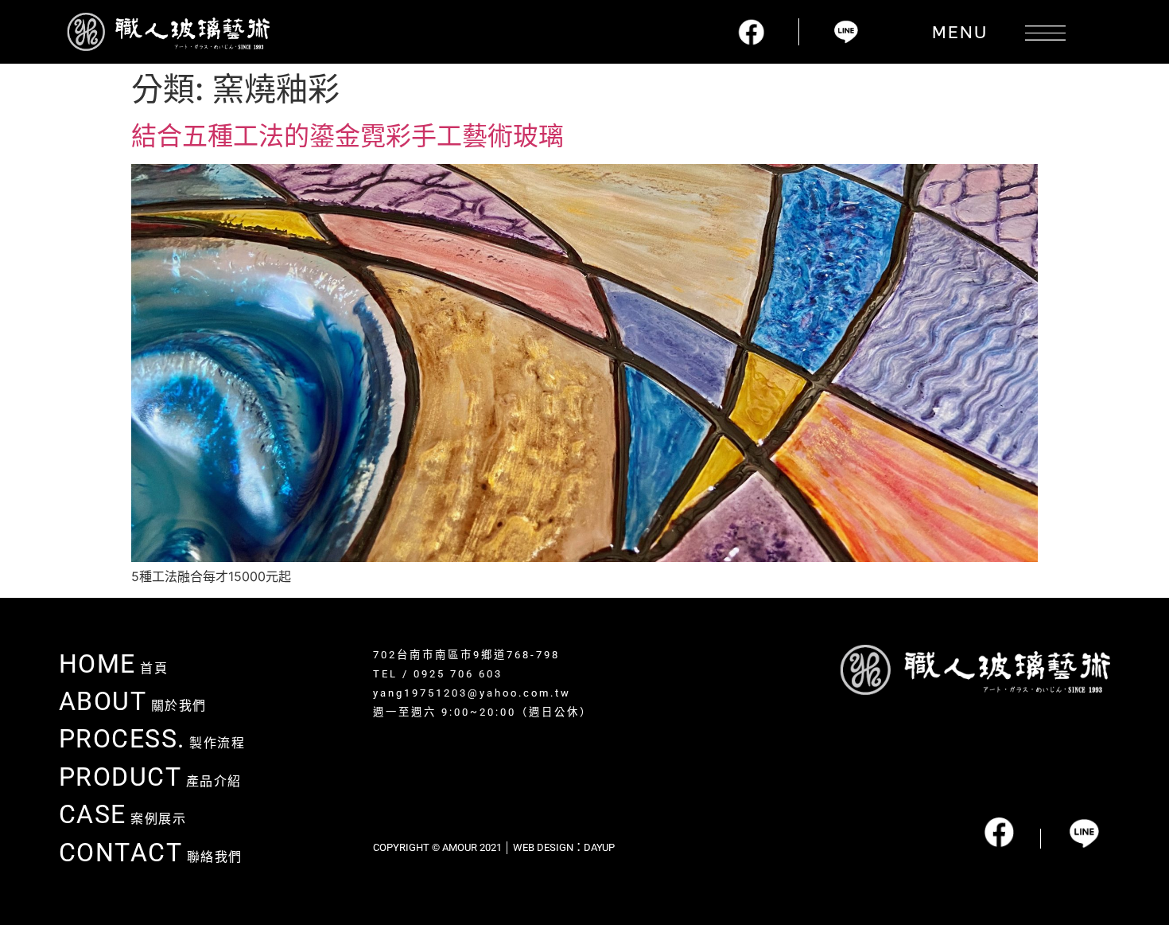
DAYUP (599, 847)
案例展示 (123, 818)
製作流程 (152, 743)
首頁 (114, 668)
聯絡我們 (151, 857)
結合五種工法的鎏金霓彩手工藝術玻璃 (347, 135)
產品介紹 (150, 781)
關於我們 (133, 705)
